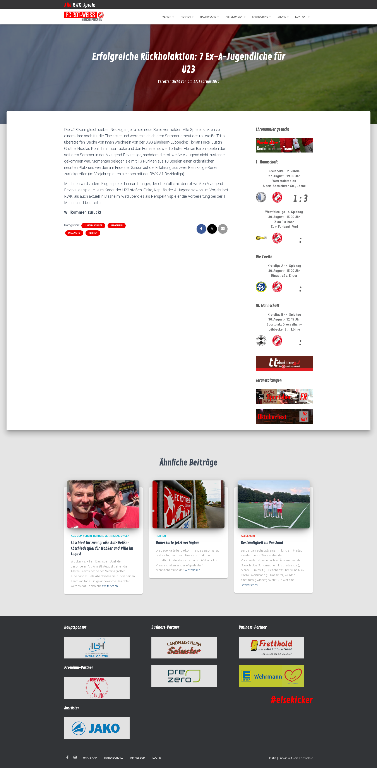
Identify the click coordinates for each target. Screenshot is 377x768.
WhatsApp (90, 757)
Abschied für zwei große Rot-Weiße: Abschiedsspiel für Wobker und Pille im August (102, 548)
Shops (282, 16)
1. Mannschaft (93, 225)
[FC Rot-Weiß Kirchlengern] (84, 16)
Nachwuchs (208, 16)
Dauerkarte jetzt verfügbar (177, 542)
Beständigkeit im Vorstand (262, 542)
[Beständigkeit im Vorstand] (274, 504)
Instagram (75, 758)
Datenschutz (113, 757)
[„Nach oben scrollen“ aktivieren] (368, 759)
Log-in (157, 757)
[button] (173, 16)
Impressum (137, 757)
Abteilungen (234, 16)
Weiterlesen (110, 586)
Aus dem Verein (81, 535)
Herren (186, 16)
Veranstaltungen (117, 535)
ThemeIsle (306, 758)
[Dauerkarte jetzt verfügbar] (188, 504)
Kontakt (301, 16)
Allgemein (117, 225)
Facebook (67, 758)
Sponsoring (260, 16)
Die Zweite (74, 233)
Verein (167, 16)
